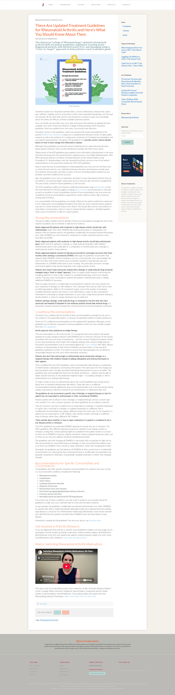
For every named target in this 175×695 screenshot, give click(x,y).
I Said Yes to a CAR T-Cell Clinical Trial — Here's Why (132, 64)
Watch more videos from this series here (80, 596)
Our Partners (33, 671)
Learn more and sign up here (74, 538)
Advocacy (111, 5)
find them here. (95, 521)
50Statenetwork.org (64, 671)
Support (81, 5)
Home (50, 5)
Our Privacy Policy (95, 665)
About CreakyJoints (35, 665)
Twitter (125, 31)
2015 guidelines (49, 327)
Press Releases (34, 668)
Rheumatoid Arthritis (49, 620)
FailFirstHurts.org (64, 674)
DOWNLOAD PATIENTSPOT (97, 673)
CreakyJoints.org (117, 646)
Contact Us (33, 674)
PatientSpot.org (63, 668)
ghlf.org (61, 665)
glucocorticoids (81, 190)
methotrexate (99, 187)
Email (124, 35)
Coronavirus (65, 5)
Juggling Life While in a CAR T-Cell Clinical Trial (131, 58)
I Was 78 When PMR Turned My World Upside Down (131, 101)
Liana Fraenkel (91, 345)
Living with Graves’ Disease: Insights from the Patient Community (132, 92)
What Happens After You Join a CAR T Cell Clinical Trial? (131, 50)
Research (126, 5)
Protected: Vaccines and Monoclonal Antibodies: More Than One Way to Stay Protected (131, 82)
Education (96, 5)
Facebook (126, 26)
